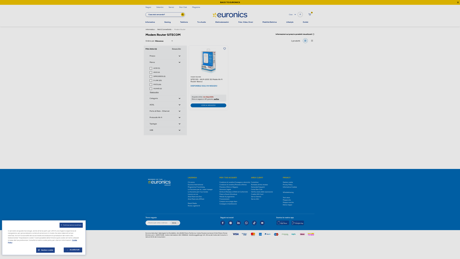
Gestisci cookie (47, 250)
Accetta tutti (74, 250)
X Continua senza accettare (71, 225)
